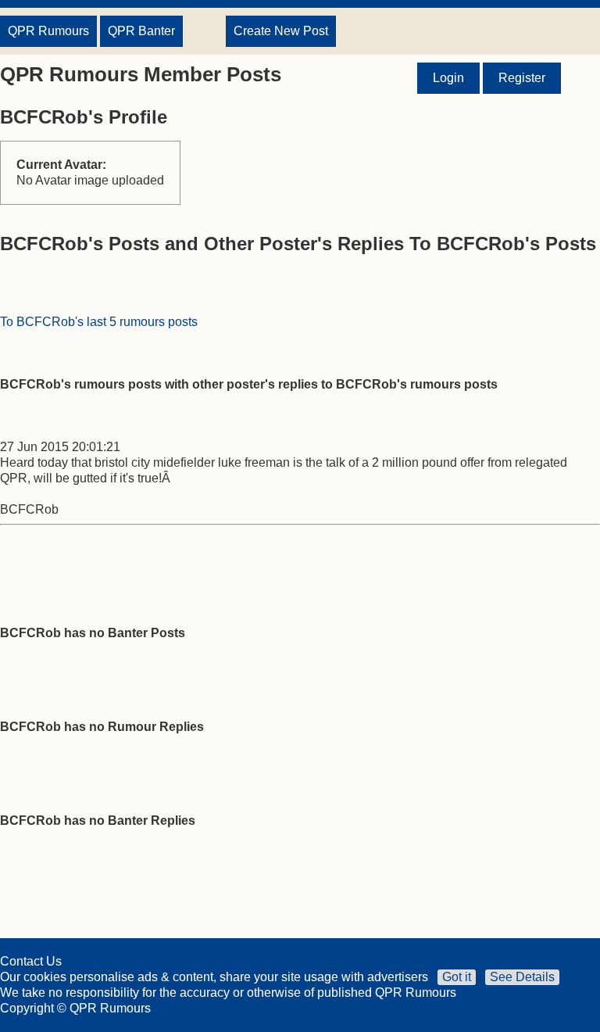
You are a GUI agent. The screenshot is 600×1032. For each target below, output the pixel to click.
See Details (522, 977)
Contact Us (31, 961)
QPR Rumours (48, 31)
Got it (456, 977)
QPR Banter (141, 31)
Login (448, 77)
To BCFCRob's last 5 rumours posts (99, 321)
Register (521, 77)
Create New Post (281, 31)
